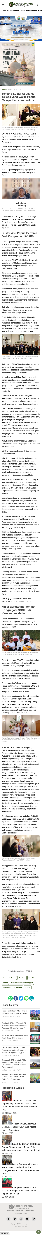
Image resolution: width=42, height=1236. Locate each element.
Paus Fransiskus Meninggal (22, 983)
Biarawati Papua (9, 978)
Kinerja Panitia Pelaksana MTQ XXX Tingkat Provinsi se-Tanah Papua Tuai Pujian (19, 1190)
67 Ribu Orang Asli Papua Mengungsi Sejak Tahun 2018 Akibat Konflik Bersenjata (19, 1127)
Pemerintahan (31, 10)
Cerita (22, 10)
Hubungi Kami (19, 1210)
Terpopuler (14, 10)
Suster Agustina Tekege (12, 987)
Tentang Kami (10, 1210)
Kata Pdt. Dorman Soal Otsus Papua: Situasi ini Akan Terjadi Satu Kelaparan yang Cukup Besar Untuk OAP (21, 1147)
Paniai (5, 983)
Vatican (27, 987)
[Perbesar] (21, 125)
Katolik (31, 978)
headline (22, 978)
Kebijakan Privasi (29, 1210)
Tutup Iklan (5, 1234)
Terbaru (6, 10)
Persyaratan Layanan (21, 1213)
